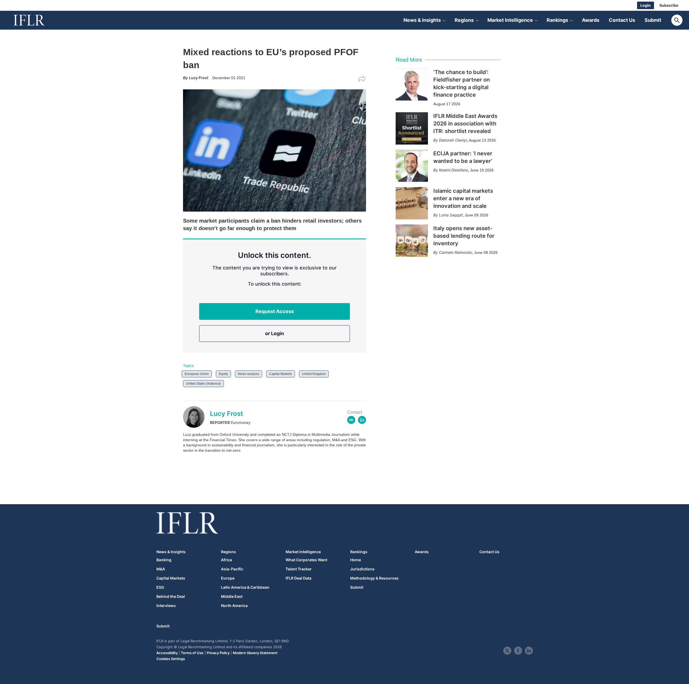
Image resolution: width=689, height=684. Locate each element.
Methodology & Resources (374, 578)
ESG (160, 587)
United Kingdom (314, 374)
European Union (197, 374)
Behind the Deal (170, 596)
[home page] (35, 20)
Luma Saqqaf (451, 215)
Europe (227, 578)
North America (234, 606)
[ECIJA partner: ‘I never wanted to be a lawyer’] (412, 166)
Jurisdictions (362, 569)
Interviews (166, 606)
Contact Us (622, 20)
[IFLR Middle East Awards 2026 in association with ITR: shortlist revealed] (412, 128)
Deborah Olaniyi (453, 140)
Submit (653, 20)
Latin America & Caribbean (245, 587)
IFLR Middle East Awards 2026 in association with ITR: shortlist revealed (465, 123)
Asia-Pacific (232, 569)
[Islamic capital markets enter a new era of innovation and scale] (412, 203)
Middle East (231, 596)
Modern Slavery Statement (255, 653)
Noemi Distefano (453, 170)
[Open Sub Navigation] (444, 20)
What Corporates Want (306, 560)
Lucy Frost (226, 414)
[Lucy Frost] (196, 417)
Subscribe (668, 5)
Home (355, 560)
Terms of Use (192, 653)
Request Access (274, 311)
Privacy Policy (218, 653)
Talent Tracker (299, 569)
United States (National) (203, 383)
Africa (226, 560)
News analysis (248, 374)
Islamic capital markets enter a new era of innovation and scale (463, 198)
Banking (163, 560)
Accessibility (167, 653)
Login (645, 5)
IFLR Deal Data (298, 578)
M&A (160, 569)
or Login (274, 333)
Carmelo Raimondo (455, 252)
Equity (223, 374)
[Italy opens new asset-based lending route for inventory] (412, 241)
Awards (590, 20)
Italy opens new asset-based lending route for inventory (463, 236)
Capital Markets (280, 374)
